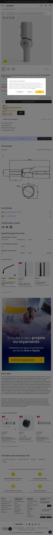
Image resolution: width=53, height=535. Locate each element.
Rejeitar (30, 91)
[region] (26, 86)
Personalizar (20, 91)
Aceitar (39, 91)
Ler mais (33, 88)
